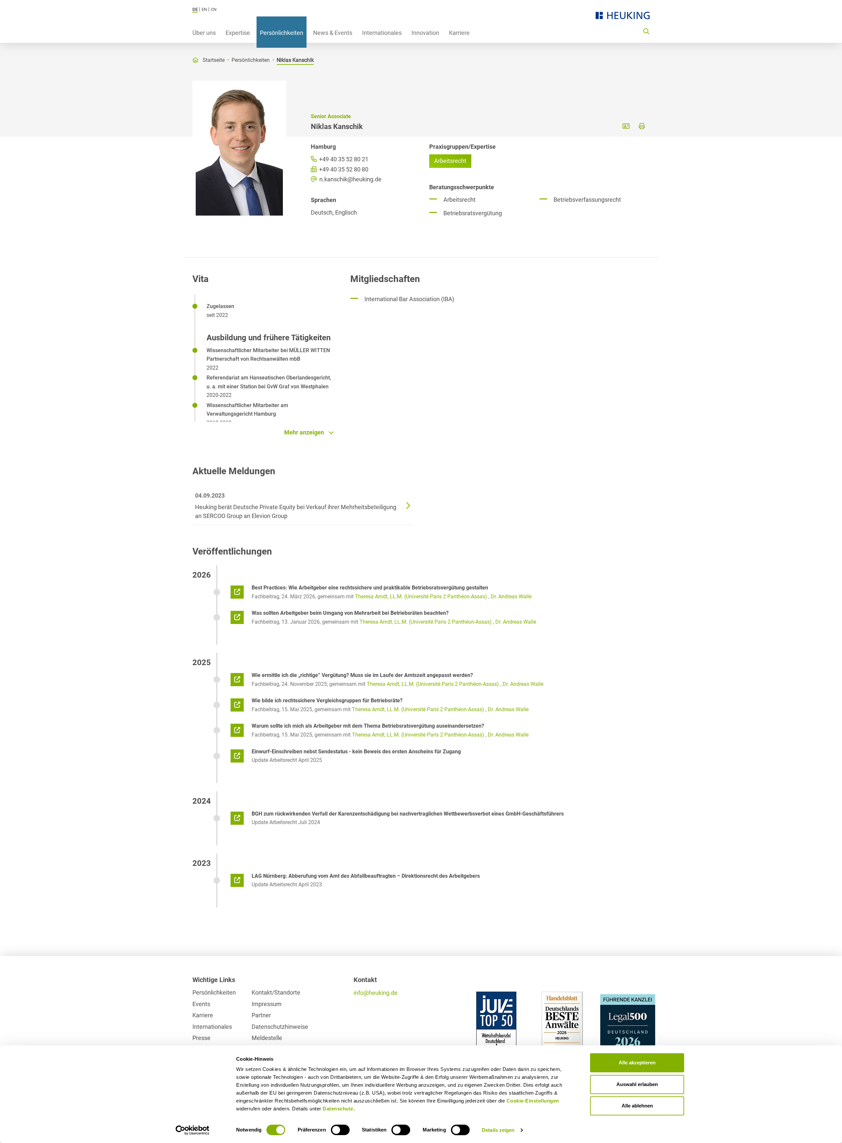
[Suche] (646, 31)
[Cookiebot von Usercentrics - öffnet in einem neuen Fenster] (192, 1130)
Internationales (382, 32)
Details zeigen (498, 1130)
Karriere (459, 32)
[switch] (340, 1130)
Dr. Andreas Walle (511, 596)
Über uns (204, 32)
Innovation (425, 32)
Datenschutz (338, 1108)
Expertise (238, 32)
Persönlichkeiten (281, 32)
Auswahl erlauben (637, 1084)
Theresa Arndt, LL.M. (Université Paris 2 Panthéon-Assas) (421, 596)
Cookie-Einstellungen (533, 1101)
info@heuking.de (376, 992)
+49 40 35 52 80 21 (343, 159)
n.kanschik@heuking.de (350, 179)
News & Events (332, 32)
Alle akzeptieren (637, 1062)
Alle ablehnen (637, 1105)
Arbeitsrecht (450, 160)
